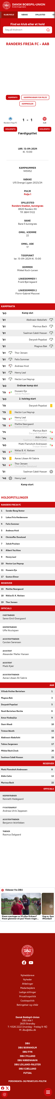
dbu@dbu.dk (29, 1030)
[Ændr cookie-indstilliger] (4, 1094)
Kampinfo (12, 97)
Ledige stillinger (27, 992)
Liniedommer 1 (28, 279)
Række (27, 180)
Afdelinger (27, 984)
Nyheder (27, 980)
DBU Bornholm (27, 1048)
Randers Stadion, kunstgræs (27, 206)
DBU (27, 1044)
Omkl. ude (27, 244)
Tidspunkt (27, 256)
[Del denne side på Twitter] (7, 1089)
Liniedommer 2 (27, 290)
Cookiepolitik (27, 1001)
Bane (27, 221)
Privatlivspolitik (27, 997)
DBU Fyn (27, 1052)
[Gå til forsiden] (22, 5)
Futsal (27, 1073)
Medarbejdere (27, 988)
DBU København (27, 1060)
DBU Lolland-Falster (27, 1065)
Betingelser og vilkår (27, 1005)
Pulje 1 (27, 194)
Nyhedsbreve (27, 975)
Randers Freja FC (10, 123)
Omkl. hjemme (27, 232)
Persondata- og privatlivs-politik (27, 1081)
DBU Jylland (27, 1056)
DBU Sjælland (27, 1069)
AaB (44, 123)
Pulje (27, 191)
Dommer (27, 267)
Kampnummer (27, 168)
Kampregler (27, 104)
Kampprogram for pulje (35, 97)
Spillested (27, 203)
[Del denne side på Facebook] (2, 1089)
